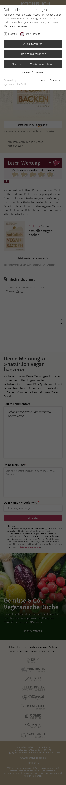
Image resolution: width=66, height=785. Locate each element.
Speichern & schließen (33, 54)
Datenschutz (56, 80)
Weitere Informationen (33, 72)
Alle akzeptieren (33, 44)
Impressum (42, 80)
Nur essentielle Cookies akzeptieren (33, 64)
